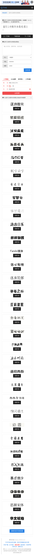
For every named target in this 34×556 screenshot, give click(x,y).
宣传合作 (14, 546)
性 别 (5, 86)
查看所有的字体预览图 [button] (17, 531)
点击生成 (27, 70)
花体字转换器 (20, 542)
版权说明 (17, 545)
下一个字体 (28, 36)
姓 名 (5, 82)
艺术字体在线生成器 (10, 542)
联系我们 (23, 545)
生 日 (5, 89)
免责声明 (28, 545)
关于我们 (11, 545)
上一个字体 (6, 36)
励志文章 (26, 542)
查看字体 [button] (17, 108)
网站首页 (4, 12)
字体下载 (5, 545)
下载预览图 (17, 36)
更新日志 (20, 546)
